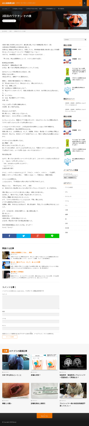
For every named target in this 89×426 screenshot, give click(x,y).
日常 (66, 223)
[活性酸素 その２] (67, 52)
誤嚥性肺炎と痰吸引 (38, 403)
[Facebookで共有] (9, 236)
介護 (13, 20)
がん (66, 192)
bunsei (72, 105)
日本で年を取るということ (12, 375)
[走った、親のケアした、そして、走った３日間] (6, 265)
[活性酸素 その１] (67, 62)
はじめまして (6, 8)
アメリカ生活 (69, 187)
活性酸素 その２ (76, 49)
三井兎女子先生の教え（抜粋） (34, 8)
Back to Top (44, 416)
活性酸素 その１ (76, 59)
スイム (67, 201)
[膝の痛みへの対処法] (6, 274)
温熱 (66, 232)
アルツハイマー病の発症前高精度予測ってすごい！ (72, 404)
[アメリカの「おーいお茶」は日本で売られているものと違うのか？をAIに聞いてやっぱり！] (67, 71)
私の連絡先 (61, 8)
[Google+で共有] (38, 236)
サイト (4, 325)
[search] (85, 39)
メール (4, 318)
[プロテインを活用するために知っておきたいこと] (67, 81)
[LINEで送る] (52, 236)
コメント (4, 294)
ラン (66, 205)
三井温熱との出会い (17, 8)
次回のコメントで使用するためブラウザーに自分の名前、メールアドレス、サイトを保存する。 (28, 333)
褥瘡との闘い (7, 403)
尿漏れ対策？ (36, 375)
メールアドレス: (68, 174)
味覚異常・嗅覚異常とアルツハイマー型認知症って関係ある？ (72, 376)
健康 (66, 214)
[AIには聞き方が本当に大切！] (67, 91)
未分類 (67, 228)
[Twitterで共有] (24, 236)
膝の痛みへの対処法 (17, 271)
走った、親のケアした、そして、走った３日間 (25, 262)
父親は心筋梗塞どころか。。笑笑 (21, 252)
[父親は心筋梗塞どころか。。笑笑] (6, 255)
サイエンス (68, 196)
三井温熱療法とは (50, 8)
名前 (3, 311)
